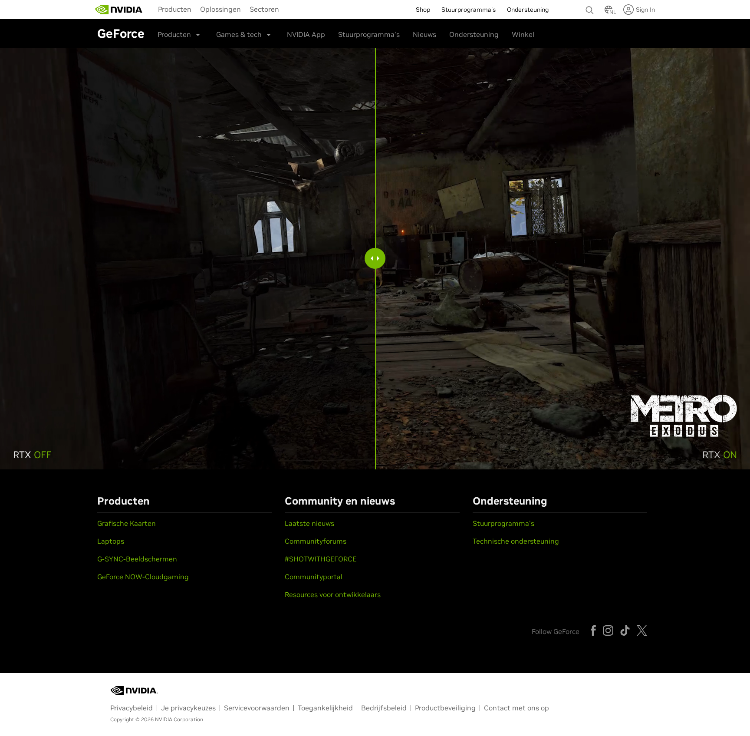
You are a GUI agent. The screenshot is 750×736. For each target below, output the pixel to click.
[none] (591, 6)
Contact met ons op (516, 707)
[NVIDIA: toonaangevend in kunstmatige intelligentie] (119, 9)
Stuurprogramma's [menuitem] (468, 9)
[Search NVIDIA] (591, 7)
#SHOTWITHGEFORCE (320, 558)
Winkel (523, 34)
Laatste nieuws (309, 523)
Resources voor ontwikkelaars (333, 594)
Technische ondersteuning (516, 541)
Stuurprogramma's (369, 34)
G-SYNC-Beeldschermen (137, 558)
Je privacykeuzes (188, 707)
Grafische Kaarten (126, 523)
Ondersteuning (474, 34)
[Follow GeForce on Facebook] (593, 630)
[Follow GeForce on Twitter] (642, 630)
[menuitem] (175, 8)
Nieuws (424, 34)
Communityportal (313, 576)
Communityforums (315, 541)
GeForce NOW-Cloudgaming (143, 576)
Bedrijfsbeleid (384, 707)
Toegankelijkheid (325, 707)
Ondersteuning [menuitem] (528, 9)
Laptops (110, 541)
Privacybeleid (131, 707)
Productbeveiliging (445, 707)
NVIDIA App (306, 34)
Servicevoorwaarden (256, 707)
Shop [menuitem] (423, 9)
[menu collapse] (151, 9)
